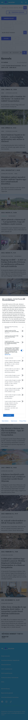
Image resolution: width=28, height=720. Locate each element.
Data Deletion (5, 421)
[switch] (22, 331)
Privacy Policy (22, 421)
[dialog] (14, 360)
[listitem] (14, 327)
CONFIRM (8, 415)
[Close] (24, 299)
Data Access (14, 421)
